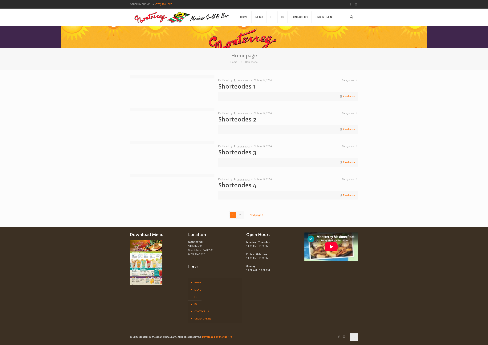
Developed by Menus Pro (217, 336)
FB (195, 296)
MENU (197, 289)
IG (195, 304)
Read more (349, 96)
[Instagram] (356, 4)
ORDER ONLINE (202, 318)
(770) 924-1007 (163, 4)
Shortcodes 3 (237, 152)
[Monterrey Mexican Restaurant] (182, 17)
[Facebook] (351, 4)
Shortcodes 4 (237, 185)
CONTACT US (201, 311)
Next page (255, 215)
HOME (197, 282)
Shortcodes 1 (236, 86)
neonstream (243, 80)
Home (233, 62)
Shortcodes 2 (237, 119)
